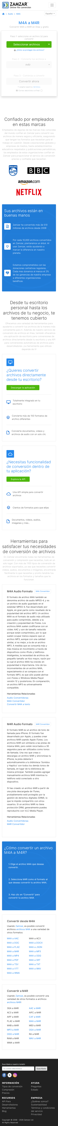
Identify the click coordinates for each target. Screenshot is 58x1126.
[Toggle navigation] (52, 5)
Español (49, 13)
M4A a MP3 (35, 951)
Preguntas (36, 1086)
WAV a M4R (35, 1038)
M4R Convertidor (43, 724)
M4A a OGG (35, 955)
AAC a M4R (35, 1008)
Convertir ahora (29, 81)
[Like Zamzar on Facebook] (4, 1074)
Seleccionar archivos (26, 44)
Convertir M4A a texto (18, 704)
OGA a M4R (35, 1029)
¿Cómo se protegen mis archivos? (30, 50)
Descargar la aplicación (23, 387)
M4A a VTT (12, 968)
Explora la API (18, 479)
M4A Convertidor (43, 591)
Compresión (8, 1089)
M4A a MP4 (13, 955)
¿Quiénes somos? (39, 1101)
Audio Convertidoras (17, 697)
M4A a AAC (13, 938)
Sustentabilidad (39, 1104)
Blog (4, 1111)
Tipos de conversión (12, 1086)
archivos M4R (14, 1002)
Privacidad (36, 1114)
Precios (5, 1093)
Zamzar (19, 926)
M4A (18, 14)
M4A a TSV (12, 964)
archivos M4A (23, 929)
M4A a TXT (34, 964)
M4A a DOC (13, 942)
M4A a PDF (12, 960)
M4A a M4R (13, 951)
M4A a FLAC (13, 947)
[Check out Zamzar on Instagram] (15, 1074)
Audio (10, 14)
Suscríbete (41, 1068)
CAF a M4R (34, 1016)
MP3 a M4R (13, 1029)
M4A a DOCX (35, 942)
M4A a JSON (35, 947)
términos (36, 87)
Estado (34, 1089)
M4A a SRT (34, 960)
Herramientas (9, 1107)
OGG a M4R (13, 1034)
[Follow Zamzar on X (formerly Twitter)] (10, 1074)
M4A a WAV (35, 968)
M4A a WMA (13, 973)
